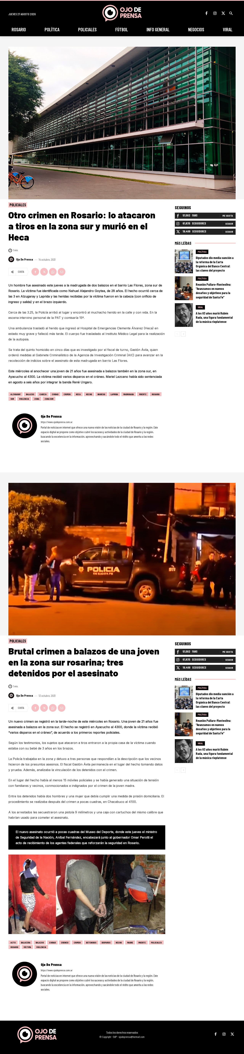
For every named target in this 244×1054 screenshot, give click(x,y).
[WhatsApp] (53, 272)
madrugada (128, 394)
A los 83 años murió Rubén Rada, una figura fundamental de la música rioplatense (214, 317)
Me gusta (227, 215)
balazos (30, 394)
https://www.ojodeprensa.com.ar (56, 422)
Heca (78, 394)
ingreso (101, 394)
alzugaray (15, 394)
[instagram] (47, 446)
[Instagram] (215, 13)
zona (36, 398)
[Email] (61, 272)
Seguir (229, 223)
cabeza (43, 394)
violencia (24, 398)
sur (12, 398)
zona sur (49, 398)
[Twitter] (223, 13)
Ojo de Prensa (24, 259)
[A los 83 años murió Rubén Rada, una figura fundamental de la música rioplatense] (184, 315)
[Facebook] (206, 13)
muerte (142, 394)
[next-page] (183, 333)
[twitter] (52, 446)
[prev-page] (177, 333)
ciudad (55, 394)
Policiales (18, 205)
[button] (231, 13)
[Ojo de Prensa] (11, 259)
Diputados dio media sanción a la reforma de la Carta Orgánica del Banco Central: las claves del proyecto (215, 264)
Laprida (114, 394)
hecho (89, 394)
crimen (67, 394)
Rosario (156, 394)
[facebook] (42, 446)
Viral (200, 307)
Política (202, 251)
